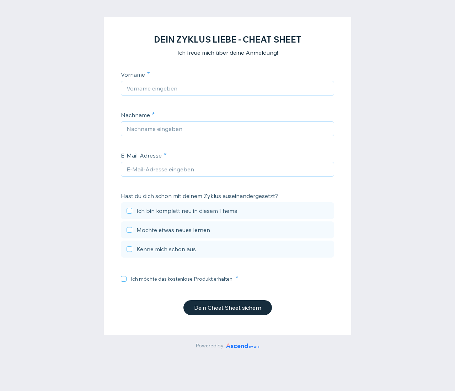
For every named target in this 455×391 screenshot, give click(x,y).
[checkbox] (227, 211)
